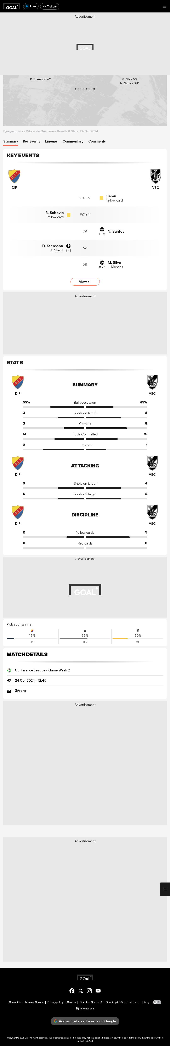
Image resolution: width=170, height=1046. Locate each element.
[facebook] (72, 991)
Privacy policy (55, 1002)
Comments (97, 141)
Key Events (31, 141)
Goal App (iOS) (114, 1002)
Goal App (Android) (91, 1002)
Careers (71, 1002)
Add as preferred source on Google (87, 1021)
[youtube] (98, 991)
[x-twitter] (80, 991)
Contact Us (15, 1002)
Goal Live (131, 1002)
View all (85, 282)
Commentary (73, 141)
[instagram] (89, 991)
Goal (27, 1037)
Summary (10, 141)
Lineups (51, 141)
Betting (145, 1002)
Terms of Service (34, 1002)
